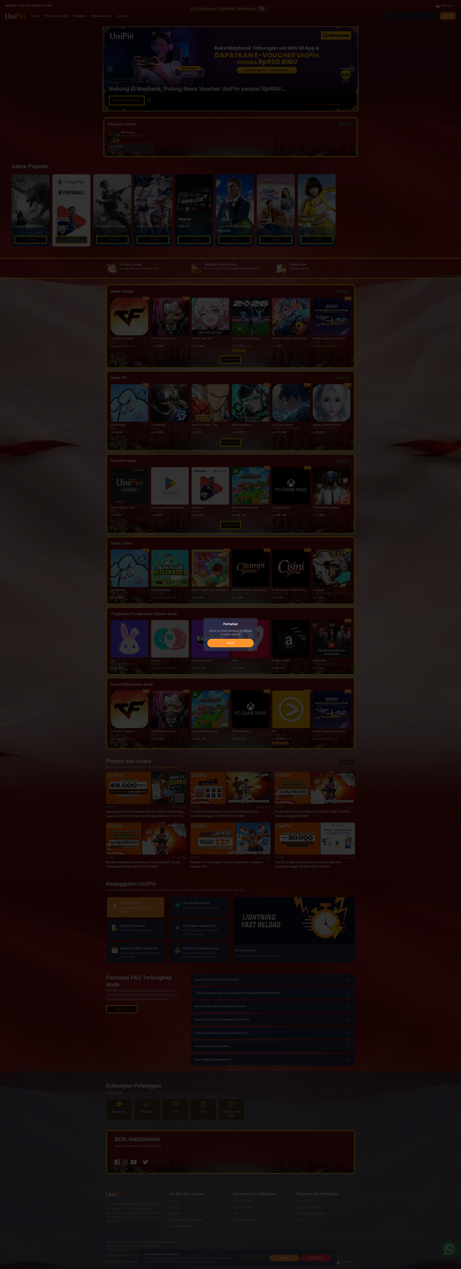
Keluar (230, 643)
